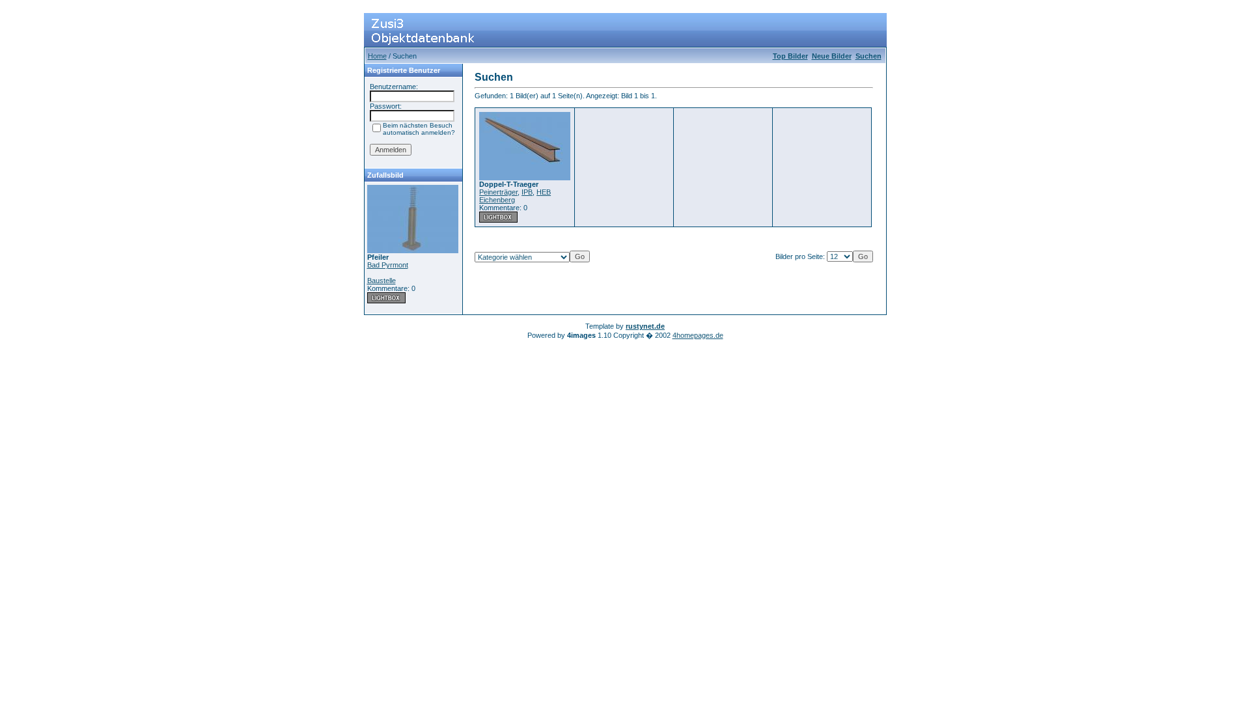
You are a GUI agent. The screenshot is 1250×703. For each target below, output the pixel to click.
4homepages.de (698, 335)
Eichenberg (497, 200)
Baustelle (381, 280)
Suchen (868, 56)
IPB (527, 192)
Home (377, 56)
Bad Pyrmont (387, 265)
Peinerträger (498, 192)
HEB (543, 192)
